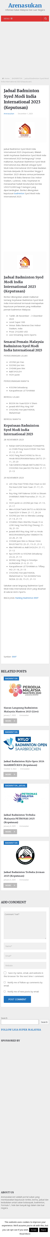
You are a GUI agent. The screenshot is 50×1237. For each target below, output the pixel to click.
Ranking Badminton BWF (26, 597)
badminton (19, 193)
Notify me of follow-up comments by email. (23, 984)
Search (4, 1018)
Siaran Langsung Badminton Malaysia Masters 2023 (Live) (21, 709)
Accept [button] (33, 1230)
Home (7, 78)
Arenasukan (25, 5)
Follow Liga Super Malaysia (21, 1029)
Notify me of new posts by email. (23, 991)
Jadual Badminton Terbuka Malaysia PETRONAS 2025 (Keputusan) (19, 818)
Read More (25, 1233)
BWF (14, 656)
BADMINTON (17, 78)
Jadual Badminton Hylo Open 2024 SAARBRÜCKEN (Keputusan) (24, 763)
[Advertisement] (25, 51)
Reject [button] (43, 1230)
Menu (7, 18)
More (8, 721)
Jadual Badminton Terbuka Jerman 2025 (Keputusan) (24, 874)
